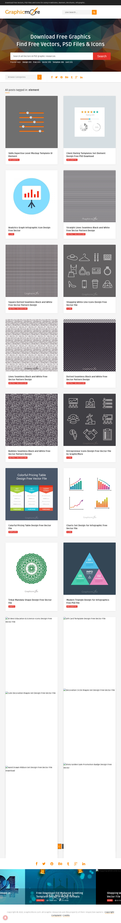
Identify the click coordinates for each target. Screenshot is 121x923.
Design (27, 62)
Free (37, 62)
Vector (46, 62)
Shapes (12, 606)
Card (69, 62)
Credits (66, 915)
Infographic (14, 160)
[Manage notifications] (5, 917)
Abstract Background (76, 234)
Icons (11, 234)
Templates (13, 532)
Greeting (40, 900)
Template (58, 62)
